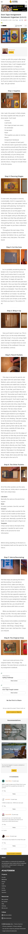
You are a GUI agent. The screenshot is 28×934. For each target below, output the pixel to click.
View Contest (14, 681)
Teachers (4, 892)
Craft (10, 20)
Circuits (4, 877)
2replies (5, 830)
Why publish (5, 899)
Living (3, 888)
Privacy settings (17, 926)
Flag (5, 791)
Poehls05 (5, 20)
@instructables (8, 915)
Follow (11, 52)
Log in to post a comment (14, 853)
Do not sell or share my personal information (14, 928)
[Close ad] (26, 6)
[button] (2, 2)
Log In (14, 770)
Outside (4, 890)
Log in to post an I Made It (14, 712)
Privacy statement (7, 926)
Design (3, 881)
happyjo (7, 836)
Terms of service (18, 924)
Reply (14, 794)
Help (3, 904)
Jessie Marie (8, 781)
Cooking (4, 886)
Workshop (4, 879)
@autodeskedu (7, 918)
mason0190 (8, 814)
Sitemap (4, 906)
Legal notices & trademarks (10, 931)
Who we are (5, 908)
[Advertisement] (14, 8)
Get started (4, 901)
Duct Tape (15, 20)
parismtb (7, 799)
